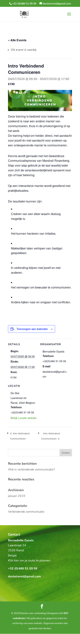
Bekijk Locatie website (23, 418)
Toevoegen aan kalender (32, 329)
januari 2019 (16, 496)
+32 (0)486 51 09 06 (24, 3)
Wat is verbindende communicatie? (31, 469)
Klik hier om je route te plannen (29, 560)
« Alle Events (17, 40)
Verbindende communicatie (26, 512)
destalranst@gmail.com (24, 576)
